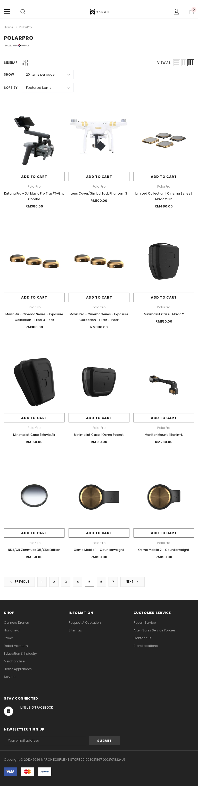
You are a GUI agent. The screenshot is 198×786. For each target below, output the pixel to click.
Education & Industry (20, 653)
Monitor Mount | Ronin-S (164, 434)
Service (9, 677)
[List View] (176, 62)
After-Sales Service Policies (155, 630)
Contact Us (142, 638)
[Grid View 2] (183, 62)
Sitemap (75, 630)
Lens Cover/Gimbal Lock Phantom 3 (99, 193)
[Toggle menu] (7, 12)
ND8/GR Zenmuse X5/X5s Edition (34, 550)
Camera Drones (16, 622)
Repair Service (145, 622)
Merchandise (14, 661)
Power (8, 638)
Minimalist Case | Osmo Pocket (99, 434)
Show (9, 74)
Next (130, 581)
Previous (21, 581)
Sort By (11, 87)
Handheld (12, 630)
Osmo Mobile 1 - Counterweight (99, 550)
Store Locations (146, 646)
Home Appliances (18, 669)
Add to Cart (34, 176)
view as (164, 62)
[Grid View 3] (190, 62)
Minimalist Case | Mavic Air (34, 434)
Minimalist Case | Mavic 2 (164, 314)
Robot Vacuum (16, 646)
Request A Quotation (85, 622)
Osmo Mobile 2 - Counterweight (163, 550)
